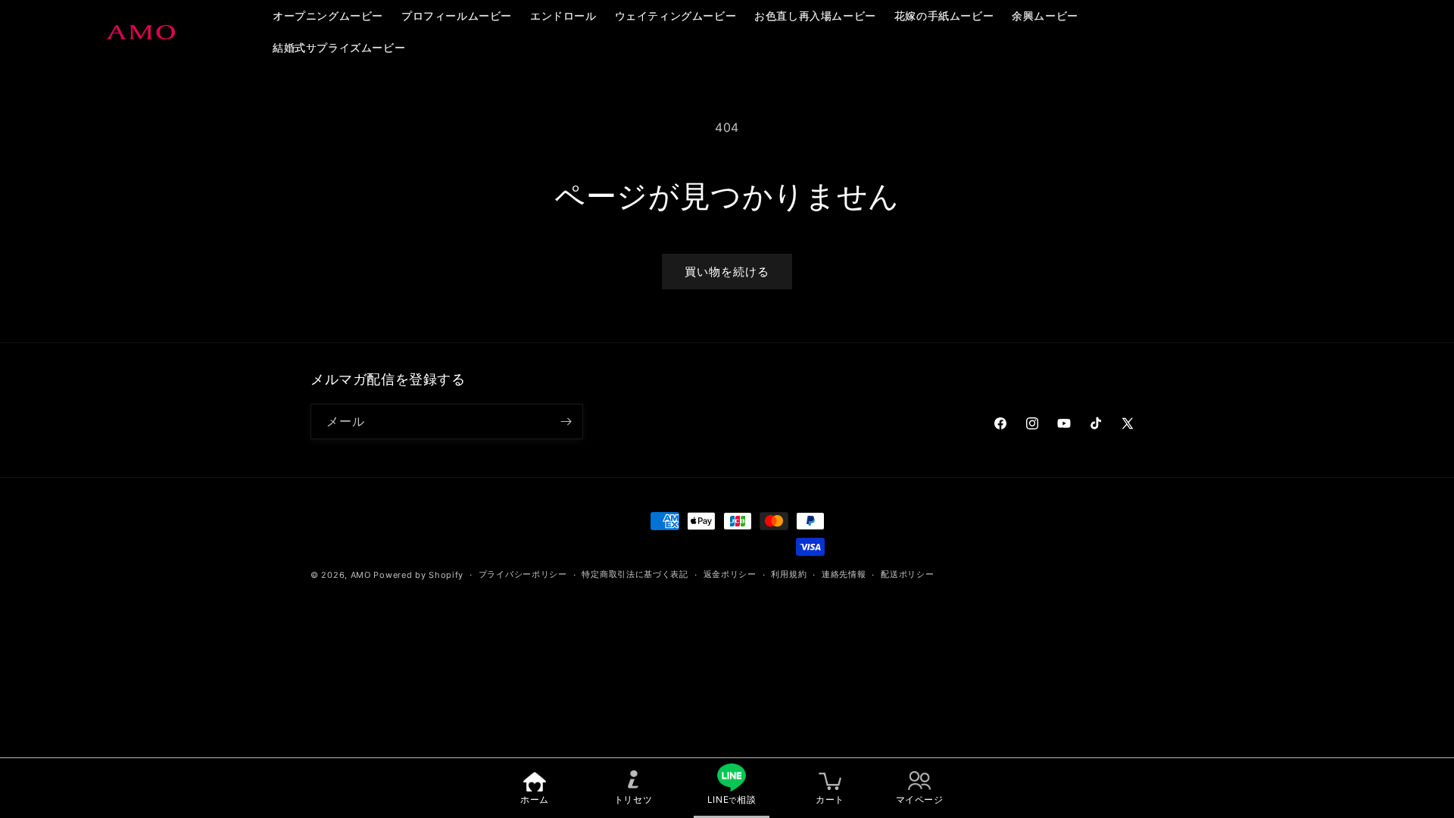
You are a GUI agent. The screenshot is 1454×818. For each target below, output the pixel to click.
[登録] (565, 421)
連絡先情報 (844, 574)
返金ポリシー (730, 574)
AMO (361, 575)
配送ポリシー (907, 574)
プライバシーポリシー (523, 574)
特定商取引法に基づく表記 (635, 574)
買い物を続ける (727, 271)
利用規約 (789, 574)
